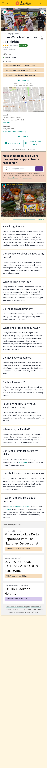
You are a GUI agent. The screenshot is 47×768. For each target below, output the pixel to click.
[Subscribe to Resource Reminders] (4, 12)
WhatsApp (23, 462)
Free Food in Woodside (22, 609)
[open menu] (3, 3)
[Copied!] (42, 37)
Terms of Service (13, 177)
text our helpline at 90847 (19, 507)
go (39, 169)
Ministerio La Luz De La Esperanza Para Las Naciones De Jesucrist (22, 539)
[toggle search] (7, 3)
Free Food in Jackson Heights (18, 607)
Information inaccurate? (23, 149)
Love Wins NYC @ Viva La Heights (30, 187)
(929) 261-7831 (8, 129)
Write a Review (14, 143)
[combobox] (7, 168)
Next (40, 219)
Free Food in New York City (27, 612)
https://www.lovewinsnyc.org (14, 131)
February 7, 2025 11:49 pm (15, 184)
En (41, 3)
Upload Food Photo (35, 143)
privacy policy (27, 177)
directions (7, 122)
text (14, 462)
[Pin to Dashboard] (42, 12)
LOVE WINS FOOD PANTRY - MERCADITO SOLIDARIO (21, 566)
